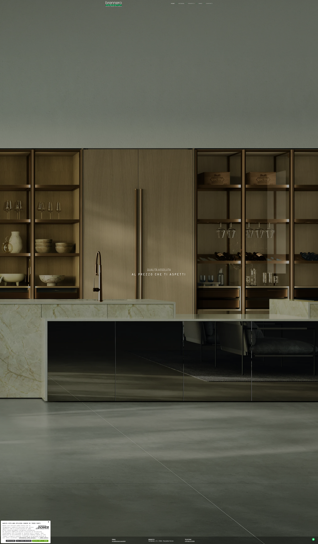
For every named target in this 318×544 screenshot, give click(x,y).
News (200, 3)
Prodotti (191, 3)
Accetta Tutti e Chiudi (40, 541)
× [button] (48, 522)
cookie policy (44, 537)
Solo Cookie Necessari (24, 541)
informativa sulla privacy (27, 537)
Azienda (181, 3)
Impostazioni (11, 541)
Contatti (209, 3)
